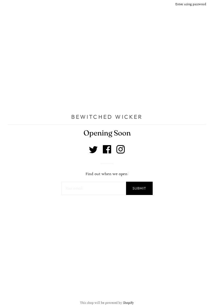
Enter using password (190, 4)
